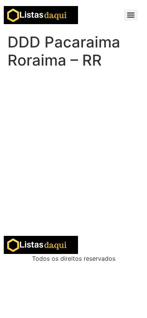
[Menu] (131, 15)
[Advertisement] (73, 158)
